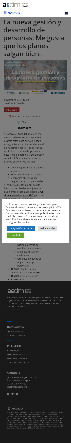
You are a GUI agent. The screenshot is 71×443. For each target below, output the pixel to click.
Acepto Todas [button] (15, 235)
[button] (66, 13)
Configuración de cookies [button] (21, 228)
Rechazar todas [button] (47, 228)
